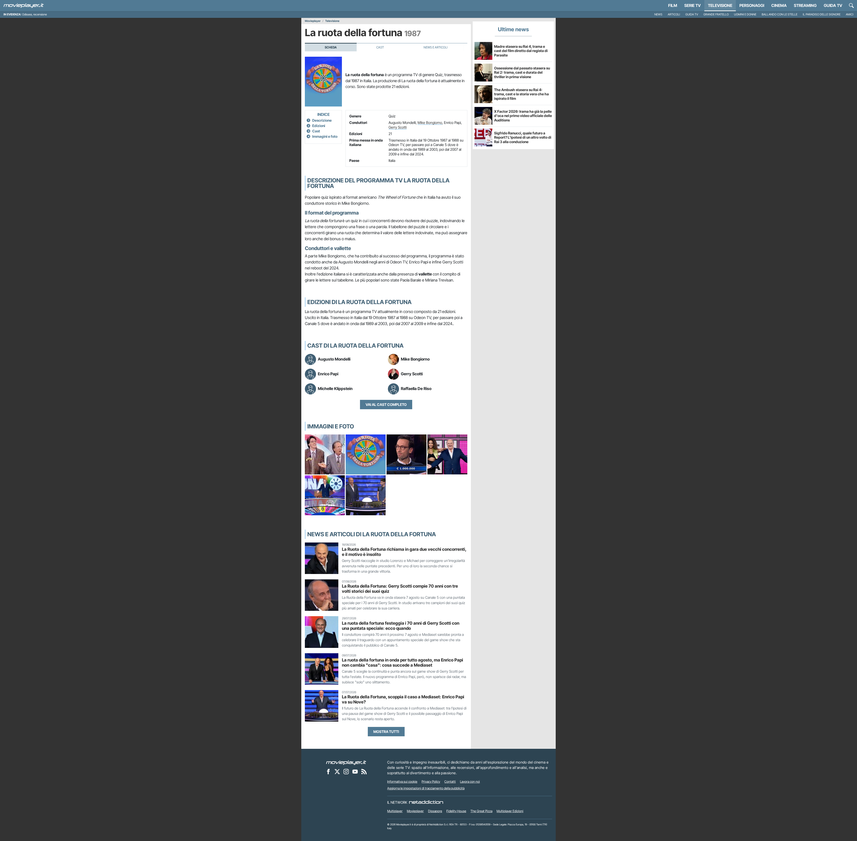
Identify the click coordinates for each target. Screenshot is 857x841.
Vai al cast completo (386, 404)
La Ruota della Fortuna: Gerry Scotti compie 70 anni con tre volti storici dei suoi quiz (400, 588)
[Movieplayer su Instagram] (346, 771)
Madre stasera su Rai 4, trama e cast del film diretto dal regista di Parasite (521, 50)
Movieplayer (313, 21)
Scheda (331, 47)
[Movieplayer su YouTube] (355, 771)
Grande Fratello (716, 14)
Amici (849, 14)
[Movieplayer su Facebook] (328, 771)
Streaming (805, 5)
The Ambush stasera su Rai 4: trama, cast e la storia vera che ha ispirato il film (521, 94)
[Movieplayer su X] (337, 771)
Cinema (779, 5)
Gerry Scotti (398, 127)
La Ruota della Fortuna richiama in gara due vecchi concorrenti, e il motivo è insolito (404, 552)
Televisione (720, 5)
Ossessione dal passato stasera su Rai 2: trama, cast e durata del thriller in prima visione (522, 72)
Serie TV (692, 5)
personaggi (751, 5)
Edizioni (318, 125)
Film (672, 5)
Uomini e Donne (745, 14)
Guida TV (833, 5)
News (658, 14)
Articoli (674, 14)
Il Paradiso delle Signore (821, 14)
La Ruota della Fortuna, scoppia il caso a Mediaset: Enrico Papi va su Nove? (403, 699)
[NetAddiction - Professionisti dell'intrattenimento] (426, 802)
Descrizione (322, 120)
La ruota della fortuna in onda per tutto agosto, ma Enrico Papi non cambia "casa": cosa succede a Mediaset (402, 662)
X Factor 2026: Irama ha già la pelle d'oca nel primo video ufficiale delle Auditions (523, 115)
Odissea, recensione (34, 14)
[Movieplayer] (346, 762)
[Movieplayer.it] (23, 5)
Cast (380, 47)
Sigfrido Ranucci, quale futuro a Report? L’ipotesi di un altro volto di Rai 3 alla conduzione (522, 137)
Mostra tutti (386, 731)
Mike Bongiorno (430, 122)
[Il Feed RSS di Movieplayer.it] (364, 771)
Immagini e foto (324, 136)
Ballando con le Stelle (779, 14)
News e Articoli (435, 47)
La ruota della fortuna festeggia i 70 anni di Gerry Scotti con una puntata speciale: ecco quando (400, 625)
